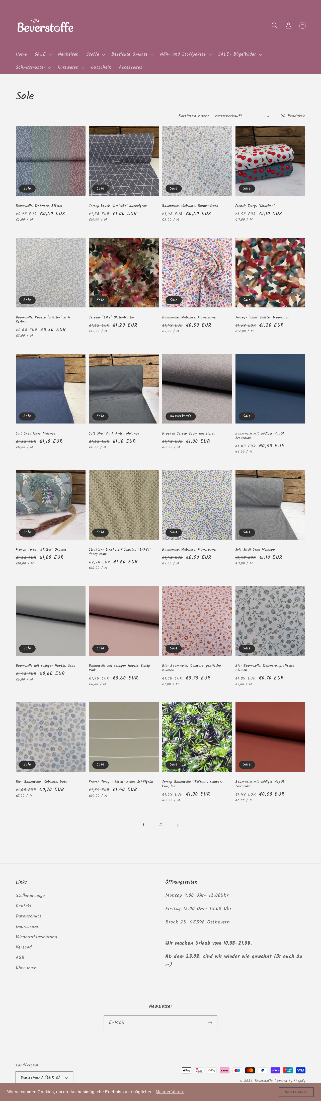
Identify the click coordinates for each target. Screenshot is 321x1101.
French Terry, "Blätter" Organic (41, 549)
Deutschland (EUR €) (40, 1077)
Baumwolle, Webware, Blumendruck (190, 206)
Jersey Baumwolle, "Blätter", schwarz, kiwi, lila (192, 784)
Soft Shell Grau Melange (255, 549)
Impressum (27, 926)
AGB (20, 957)
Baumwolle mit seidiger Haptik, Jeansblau (260, 435)
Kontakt (24, 905)
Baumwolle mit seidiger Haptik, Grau (45, 665)
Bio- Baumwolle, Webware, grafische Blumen (191, 667)
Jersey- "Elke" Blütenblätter (111, 317)
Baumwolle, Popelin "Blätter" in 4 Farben (43, 319)
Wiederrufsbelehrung (36, 937)
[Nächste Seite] (177, 825)
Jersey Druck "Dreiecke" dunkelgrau (118, 206)
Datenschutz (29, 916)
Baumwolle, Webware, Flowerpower (189, 317)
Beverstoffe (264, 1081)
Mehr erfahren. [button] (170, 1092)
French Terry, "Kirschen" (255, 206)
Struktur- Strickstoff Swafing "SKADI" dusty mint (120, 551)
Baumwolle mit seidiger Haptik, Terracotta (260, 784)
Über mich (26, 967)
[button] (42, 54)
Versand (24, 947)
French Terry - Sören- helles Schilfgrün (121, 782)
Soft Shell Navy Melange (36, 433)
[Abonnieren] (210, 1023)
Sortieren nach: (193, 116)
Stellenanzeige (30, 895)
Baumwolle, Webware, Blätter (39, 206)
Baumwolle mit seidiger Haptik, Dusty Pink (119, 667)
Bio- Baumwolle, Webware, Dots (41, 782)
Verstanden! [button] (296, 1092)
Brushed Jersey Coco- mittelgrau (189, 433)
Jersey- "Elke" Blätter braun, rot (262, 317)
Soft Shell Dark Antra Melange (114, 433)
